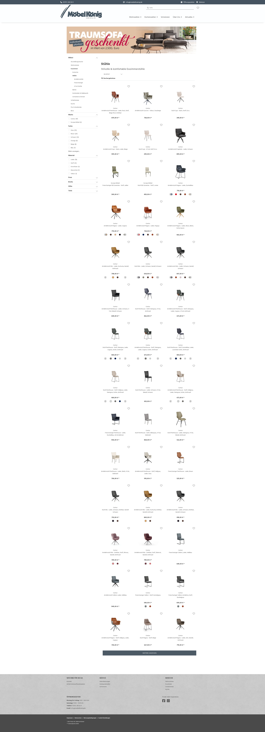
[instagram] (168, 700)
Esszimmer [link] (168, 684)
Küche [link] (167, 689)
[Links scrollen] (170, 194)
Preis (70, 177)
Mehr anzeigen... (74, 151)
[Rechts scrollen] (190, 194)
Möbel (70, 57)
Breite (70, 182)
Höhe (70, 186)
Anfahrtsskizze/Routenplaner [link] (76, 684)
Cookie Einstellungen (104, 718)
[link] (66, 2)
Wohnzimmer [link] (169, 681)
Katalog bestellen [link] (105, 684)
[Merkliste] (198, 7)
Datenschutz (78, 718)
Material (71, 155)
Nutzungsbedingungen (90, 718)
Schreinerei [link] (103, 686)
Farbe (70, 126)
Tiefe (70, 190)
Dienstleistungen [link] (105, 681)
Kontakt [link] (69, 681)
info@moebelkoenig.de (78, 708)
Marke (70, 114)
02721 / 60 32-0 (77, 705)
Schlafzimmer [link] (169, 686)
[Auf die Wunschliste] (128, 86)
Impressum (70, 718)
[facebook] (163, 700)
